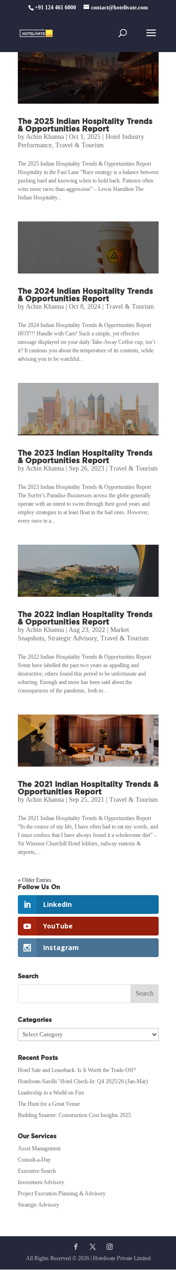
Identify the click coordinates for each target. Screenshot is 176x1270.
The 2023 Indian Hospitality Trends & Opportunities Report (85, 456)
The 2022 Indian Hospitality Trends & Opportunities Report (85, 618)
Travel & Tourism (79, 145)
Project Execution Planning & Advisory (62, 1193)
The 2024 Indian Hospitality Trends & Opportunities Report (85, 295)
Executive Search (37, 1171)
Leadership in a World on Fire (51, 1092)
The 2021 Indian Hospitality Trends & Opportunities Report (88, 788)
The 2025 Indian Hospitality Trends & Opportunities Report (85, 125)
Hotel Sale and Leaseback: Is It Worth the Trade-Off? (77, 1070)
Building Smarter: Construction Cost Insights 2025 (74, 1115)
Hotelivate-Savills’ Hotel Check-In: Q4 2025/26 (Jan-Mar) (83, 1081)
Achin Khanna (45, 136)
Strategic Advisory (72, 638)
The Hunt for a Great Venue (49, 1104)
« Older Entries (35, 880)
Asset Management (39, 1148)
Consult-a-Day (34, 1159)
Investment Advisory (41, 1182)
